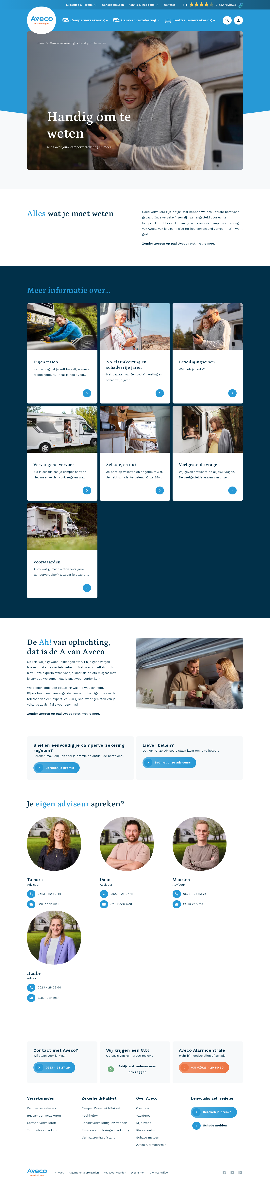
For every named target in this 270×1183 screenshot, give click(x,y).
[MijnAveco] (238, 20)
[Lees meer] (87, 393)
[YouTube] (232, 1172)
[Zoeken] (227, 20)
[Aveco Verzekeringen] (41, 20)
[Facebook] (224, 1172)
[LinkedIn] (240, 1172)
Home (40, 43)
